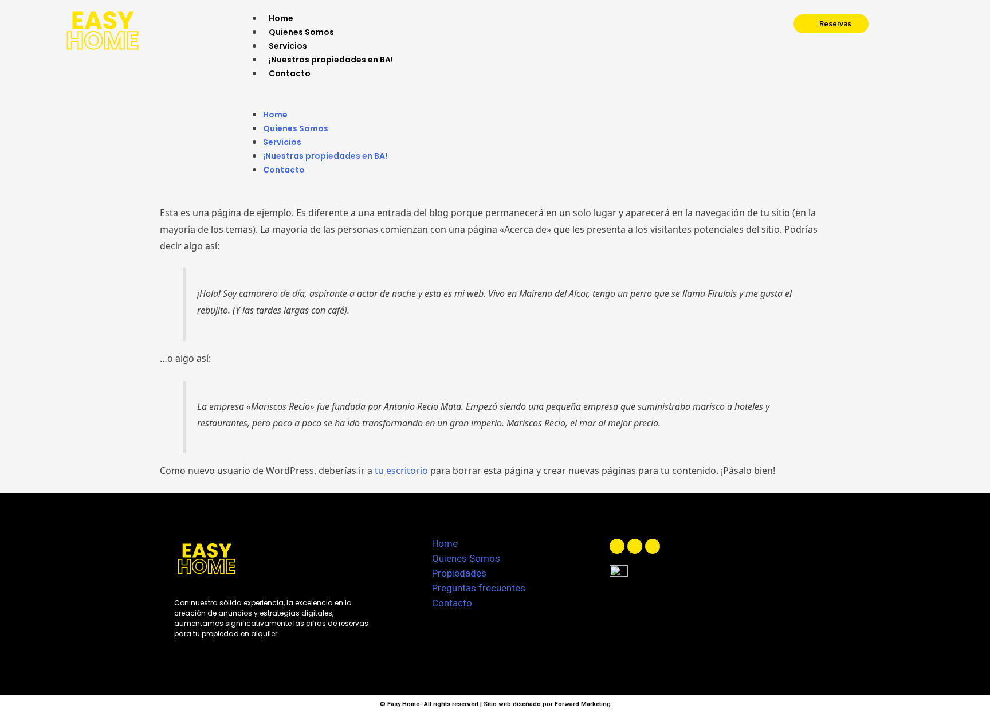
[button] (498, 100)
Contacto (290, 73)
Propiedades (459, 573)
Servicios (288, 46)
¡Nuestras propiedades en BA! (331, 59)
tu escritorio (401, 470)
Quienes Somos (301, 32)
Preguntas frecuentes (478, 588)
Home (281, 18)
